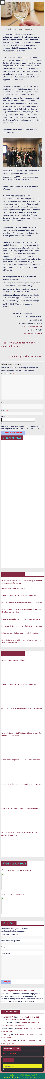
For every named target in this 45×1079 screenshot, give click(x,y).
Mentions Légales (9, 1053)
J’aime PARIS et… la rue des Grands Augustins (19, 595)
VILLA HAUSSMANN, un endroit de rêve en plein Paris (21, 602)
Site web (5, 417)
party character (8, 1040)
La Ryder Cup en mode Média (12, 894)
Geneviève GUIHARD (25, 29)
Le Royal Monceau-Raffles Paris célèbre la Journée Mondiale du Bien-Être (21, 611)
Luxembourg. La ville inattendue (26, 356)
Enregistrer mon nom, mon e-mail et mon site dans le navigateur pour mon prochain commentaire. (22, 427)
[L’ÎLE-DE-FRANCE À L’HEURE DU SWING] (10, 881)
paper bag (5, 1034)
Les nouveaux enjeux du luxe (13, 588)
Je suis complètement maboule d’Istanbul (17, 991)
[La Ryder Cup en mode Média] (10, 905)
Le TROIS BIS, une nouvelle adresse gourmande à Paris (20, 344)
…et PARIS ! (20, 1075)
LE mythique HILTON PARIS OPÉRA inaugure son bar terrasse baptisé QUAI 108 (21, 582)
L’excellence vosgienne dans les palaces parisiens (20, 619)
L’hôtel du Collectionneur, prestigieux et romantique (21, 626)
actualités (12, 1075)
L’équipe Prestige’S (31, 1075)
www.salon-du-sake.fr (33, 333)
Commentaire (7, 374)
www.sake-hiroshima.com (31, 327)
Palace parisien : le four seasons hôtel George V (19, 633)
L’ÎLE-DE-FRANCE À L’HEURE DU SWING (16, 870)
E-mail (4, 411)
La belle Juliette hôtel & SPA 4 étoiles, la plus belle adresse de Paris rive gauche (21, 641)
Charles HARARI (8, 1017)
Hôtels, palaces (13, 574)
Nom (3, 402)
